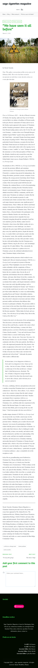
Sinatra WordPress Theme (22, 664)
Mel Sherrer (32, 649)
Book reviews (7, 21)
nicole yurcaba (7, 549)
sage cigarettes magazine (17, 3)
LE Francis (32, 644)
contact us (24, 631)
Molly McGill (31, 651)
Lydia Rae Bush (31, 653)
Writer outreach (17, 21)
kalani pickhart (22, 546)
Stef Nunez (32, 646)
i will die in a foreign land (10, 546)
